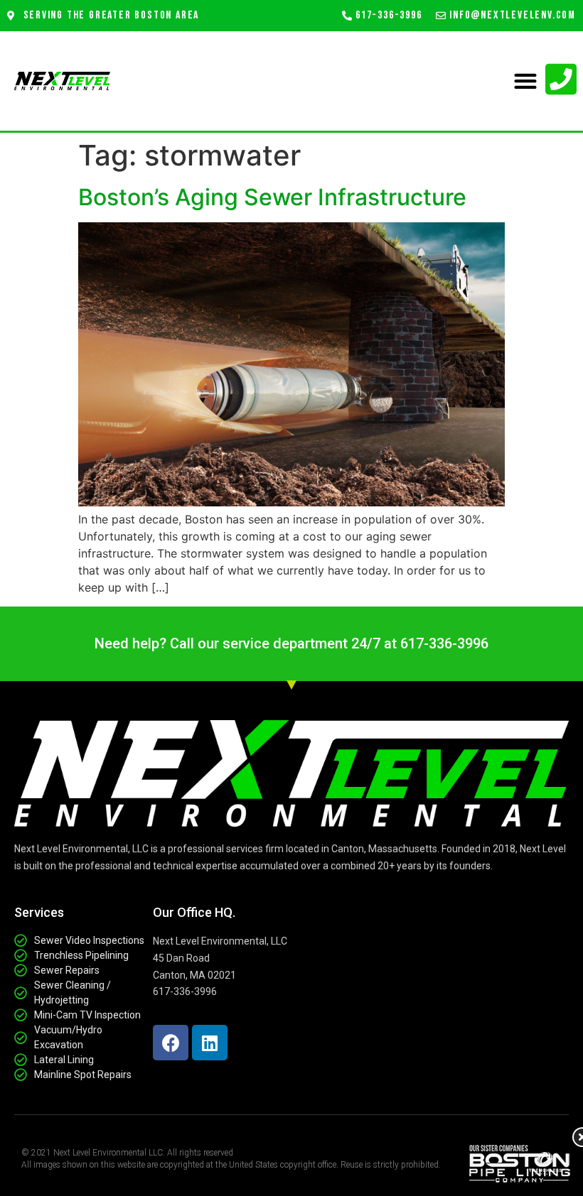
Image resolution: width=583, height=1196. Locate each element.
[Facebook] (170, 1042)
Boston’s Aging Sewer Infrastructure (272, 197)
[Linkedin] (210, 1042)
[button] (525, 81)
